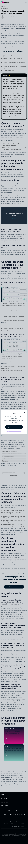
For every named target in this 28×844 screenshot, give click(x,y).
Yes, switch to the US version (13, 427)
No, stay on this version (14, 431)
